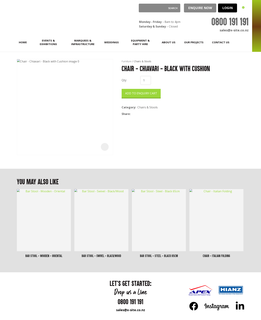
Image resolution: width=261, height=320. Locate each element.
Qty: (124, 80)
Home (23, 42)
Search (143, 8)
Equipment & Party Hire (140, 42)
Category (128, 107)
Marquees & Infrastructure (82, 42)
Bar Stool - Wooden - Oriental (43, 256)
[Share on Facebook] (132, 114)
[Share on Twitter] (137, 114)
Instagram (216, 306)
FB (193, 306)
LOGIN (227, 8)
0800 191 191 (230, 21)
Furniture (127, 61)
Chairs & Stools (142, 61)
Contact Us (220, 42)
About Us (168, 42)
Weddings (111, 42)
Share (126, 114)
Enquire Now (200, 8)
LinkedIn (240, 306)
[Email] (143, 114)
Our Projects (193, 42)
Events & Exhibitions (48, 42)
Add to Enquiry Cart (141, 93)
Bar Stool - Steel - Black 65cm (159, 256)
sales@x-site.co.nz (234, 30)
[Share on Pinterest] (148, 114)
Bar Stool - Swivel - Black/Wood (101, 256)
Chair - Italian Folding (216, 256)
